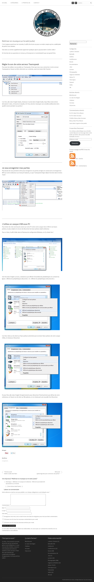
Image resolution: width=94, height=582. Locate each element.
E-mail (4, 511)
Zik (70, 87)
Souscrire (75, 143)
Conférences (73, 59)
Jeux (70, 67)
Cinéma (71, 56)
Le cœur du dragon (74, 98)
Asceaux (71, 103)
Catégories (14, 3)
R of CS (71, 113)
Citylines (71, 100)
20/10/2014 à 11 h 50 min (12, 483)
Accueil (4, 3)
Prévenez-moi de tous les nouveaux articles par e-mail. (19, 522)
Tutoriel (71, 82)
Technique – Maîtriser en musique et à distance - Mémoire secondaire (24, 482)
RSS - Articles (79, 158)
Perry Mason (80, 113)
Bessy (71, 121)
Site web (4, 513)
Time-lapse (72, 80)
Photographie (73, 72)
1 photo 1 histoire (74, 51)
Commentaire (6, 505)
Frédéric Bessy (73, 118)
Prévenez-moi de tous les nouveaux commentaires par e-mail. (21, 519)
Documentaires (73, 64)
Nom (3, 508)
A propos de (26, 3)
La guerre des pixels (81, 123)
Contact (36, 3)
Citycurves (72, 105)
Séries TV (72, 77)
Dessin (71, 62)
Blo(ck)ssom (72, 95)
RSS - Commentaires (81, 166)
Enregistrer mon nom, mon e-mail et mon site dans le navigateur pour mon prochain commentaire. (31, 516)
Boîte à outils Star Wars (10, 472)
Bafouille (71, 54)
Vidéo (71, 85)
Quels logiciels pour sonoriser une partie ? (48, 472)
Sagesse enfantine (74, 74)
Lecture (71, 69)
